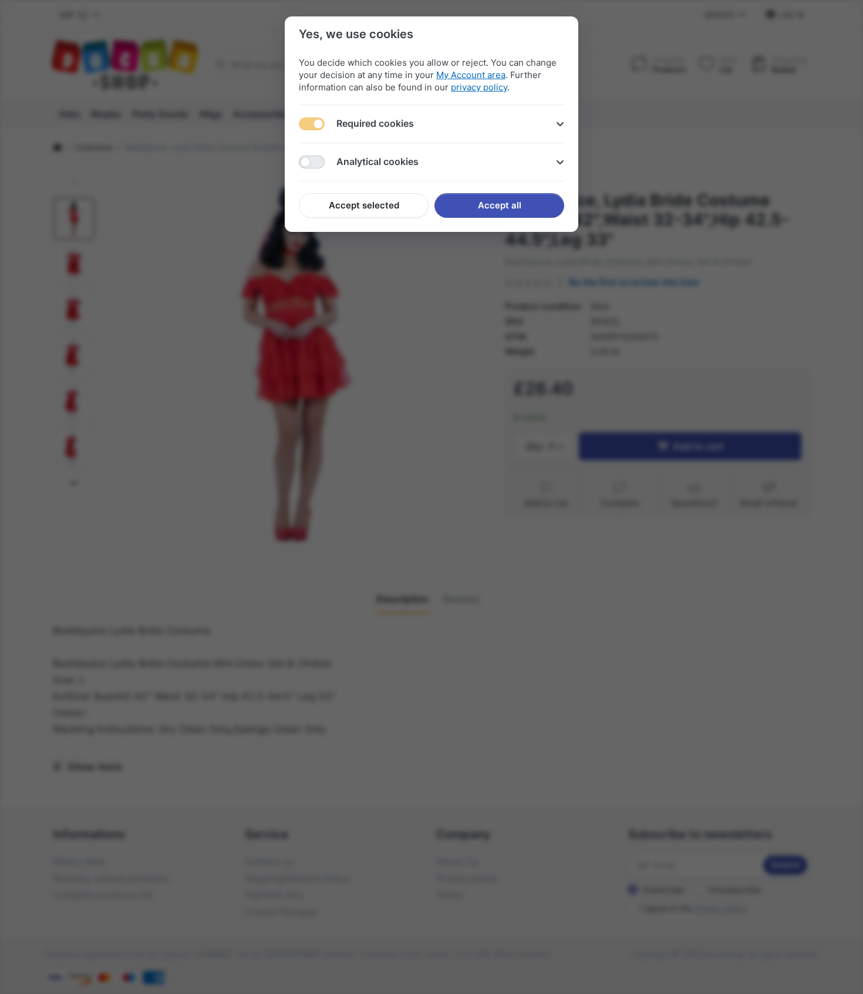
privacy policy (479, 87)
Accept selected (364, 205)
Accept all (499, 205)
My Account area (470, 74)
